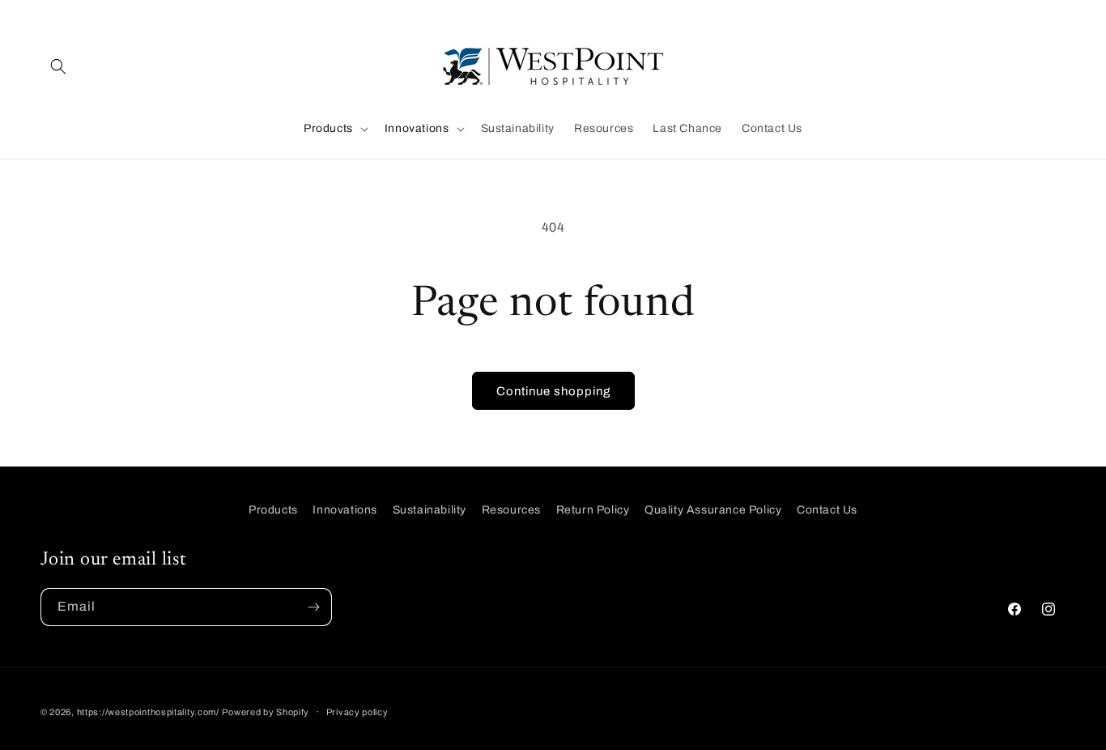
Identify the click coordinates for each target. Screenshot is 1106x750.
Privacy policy (357, 712)
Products (273, 510)
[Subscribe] (313, 607)
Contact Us (827, 510)
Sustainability (429, 510)
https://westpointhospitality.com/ (148, 712)
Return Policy (593, 510)
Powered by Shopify (265, 712)
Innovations (345, 510)
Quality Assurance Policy (712, 510)
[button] (58, 66)
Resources (511, 510)
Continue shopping (553, 391)
